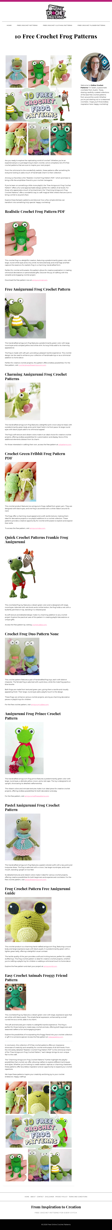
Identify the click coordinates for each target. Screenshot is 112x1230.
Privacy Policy (61, 1197)
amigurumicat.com (39, 280)
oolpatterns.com (64, 445)
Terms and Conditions (78, 1197)
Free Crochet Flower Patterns (91, 25)
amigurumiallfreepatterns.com (37, 796)
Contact (40, 1197)
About (33, 1197)
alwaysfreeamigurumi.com (35, 880)
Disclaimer (49, 1197)
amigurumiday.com (37, 528)
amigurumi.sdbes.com (40, 705)
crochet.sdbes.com (39, 625)
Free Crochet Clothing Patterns (57, 25)
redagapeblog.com (55, 1037)
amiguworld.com (50, 966)
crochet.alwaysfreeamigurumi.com (32, 365)
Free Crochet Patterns (27, 25)
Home (9, 25)
